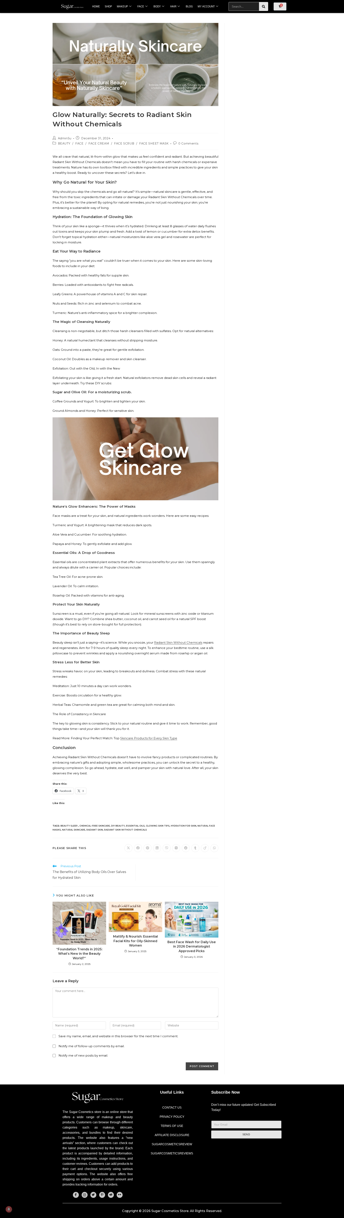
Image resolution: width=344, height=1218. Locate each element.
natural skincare (73, 829)
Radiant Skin (94, 829)
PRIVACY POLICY (172, 1116)
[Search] (263, 6)
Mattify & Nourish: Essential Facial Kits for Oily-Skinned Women (135, 941)
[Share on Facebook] (138, 848)
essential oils (135, 825)
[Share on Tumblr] (195, 848)
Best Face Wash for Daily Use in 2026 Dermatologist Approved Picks (191, 946)
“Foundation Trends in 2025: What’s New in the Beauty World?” (79, 953)
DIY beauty (118, 825)
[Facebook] (76, 1195)
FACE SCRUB (124, 143)
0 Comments (188, 143)
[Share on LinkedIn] (157, 848)
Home (96, 6)
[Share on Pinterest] (147, 848)
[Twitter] (93, 1195)
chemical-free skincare (94, 825)
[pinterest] (102, 1195)
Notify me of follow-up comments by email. (91, 1046)
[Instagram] (85, 1195)
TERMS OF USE (172, 1126)
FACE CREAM (98, 143)
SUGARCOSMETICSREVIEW (172, 1144)
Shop (108, 6)
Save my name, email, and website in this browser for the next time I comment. (118, 1036)
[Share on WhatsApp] (214, 848)
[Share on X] (128, 848)
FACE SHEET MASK (154, 143)
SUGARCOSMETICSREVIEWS (172, 1153)
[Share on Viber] (167, 848)
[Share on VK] (176, 848)
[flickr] (120, 1195)
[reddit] (111, 1195)
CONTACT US (172, 1107)
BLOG (189, 6)
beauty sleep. (69, 825)
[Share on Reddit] (186, 848)
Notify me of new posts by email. (83, 1055)
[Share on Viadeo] (205, 848)
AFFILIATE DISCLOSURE (172, 1135)
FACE (140, 6)
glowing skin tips (158, 825)
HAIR (173, 6)
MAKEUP (122, 6)
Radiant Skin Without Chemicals (178, 642)
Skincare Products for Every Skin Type (148, 738)
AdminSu (64, 138)
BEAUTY (64, 143)
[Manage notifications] (9, 1209)
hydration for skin (183, 825)
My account (206, 6)
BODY (157, 6)
